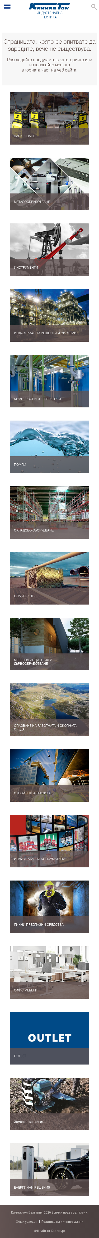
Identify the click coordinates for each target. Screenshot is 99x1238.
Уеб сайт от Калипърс (49, 1231)
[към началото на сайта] (90, 1206)
